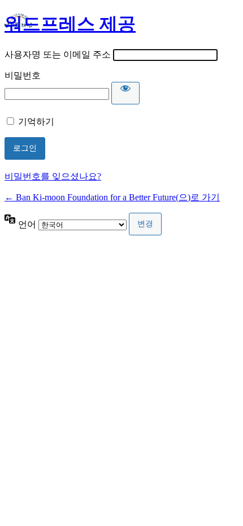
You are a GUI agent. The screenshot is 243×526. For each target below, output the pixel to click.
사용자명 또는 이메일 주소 (58, 54)
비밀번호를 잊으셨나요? (53, 176)
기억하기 (36, 121)
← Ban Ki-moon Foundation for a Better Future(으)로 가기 (112, 197)
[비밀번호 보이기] (125, 93)
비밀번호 (23, 75)
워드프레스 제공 (70, 24)
